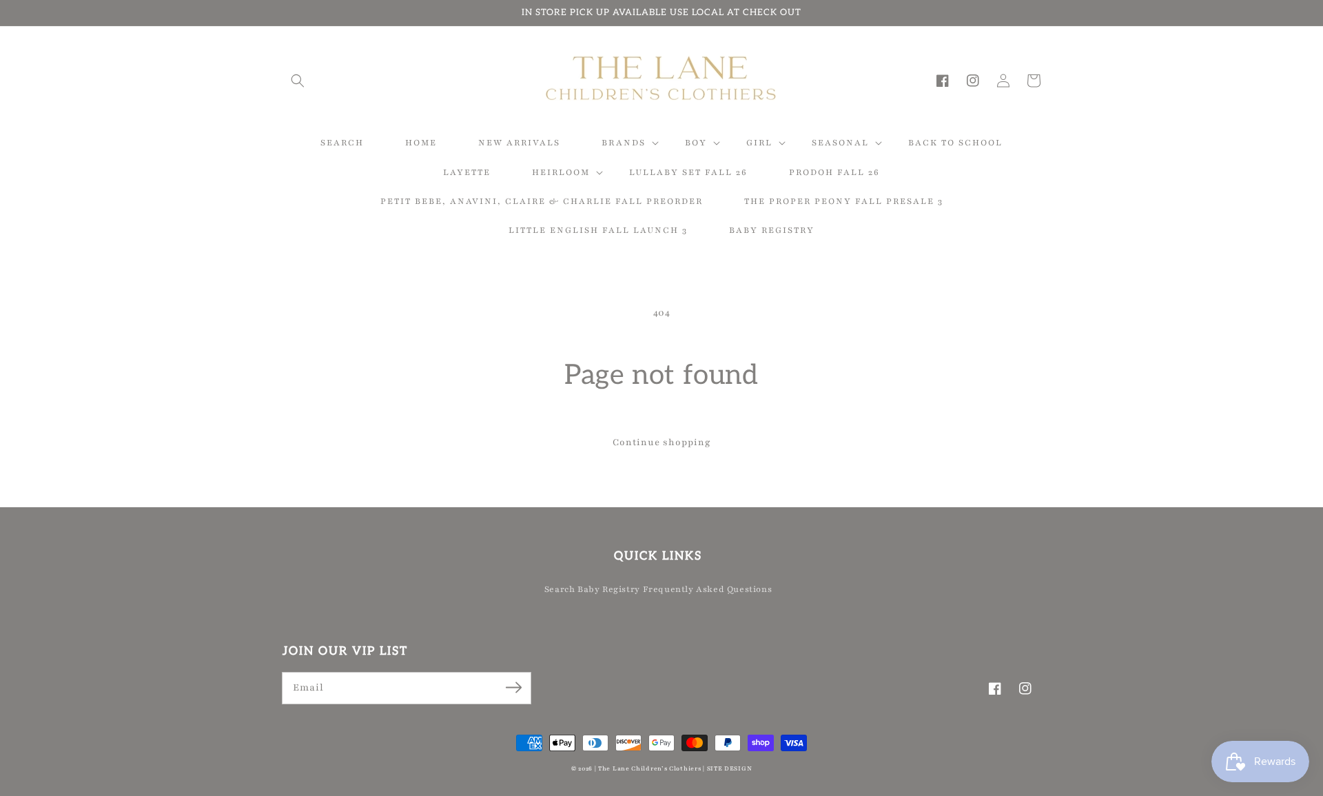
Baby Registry (608, 589)
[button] (298, 80)
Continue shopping (662, 442)
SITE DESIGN (729, 768)
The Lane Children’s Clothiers (649, 768)
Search (559, 589)
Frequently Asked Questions (707, 589)
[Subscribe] (513, 688)
